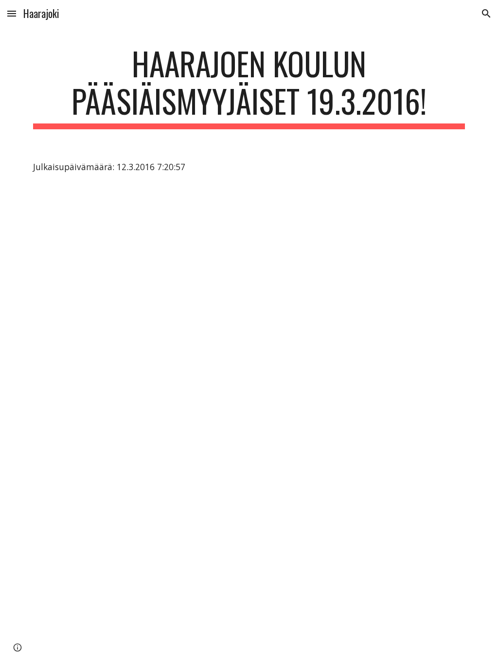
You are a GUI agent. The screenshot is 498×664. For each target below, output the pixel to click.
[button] (11, 13)
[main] (249, 87)
